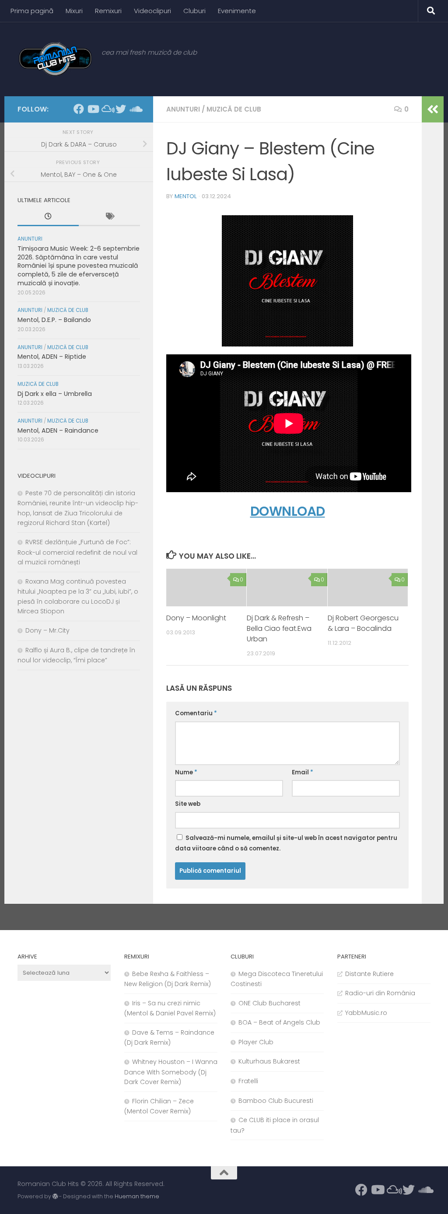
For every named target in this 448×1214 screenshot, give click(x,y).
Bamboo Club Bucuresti (275, 1100)
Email (302, 772)
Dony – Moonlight (196, 618)
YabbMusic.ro (366, 1012)
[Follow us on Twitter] (121, 109)
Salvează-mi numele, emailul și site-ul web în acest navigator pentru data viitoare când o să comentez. (286, 843)
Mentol (186, 196)
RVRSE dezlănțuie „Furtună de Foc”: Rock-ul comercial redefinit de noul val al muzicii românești (77, 552)
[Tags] (109, 217)
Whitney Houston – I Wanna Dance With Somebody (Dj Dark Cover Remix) (170, 1071)
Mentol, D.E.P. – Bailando (54, 319)
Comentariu (196, 713)
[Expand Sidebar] (433, 109)
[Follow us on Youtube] (93, 109)
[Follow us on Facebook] (79, 109)
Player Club (255, 1042)
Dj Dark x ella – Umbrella (55, 393)
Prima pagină (31, 10)
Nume (186, 772)
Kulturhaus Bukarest (269, 1061)
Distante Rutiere (369, 973)
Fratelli (248, 1081)
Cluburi (194, 10)
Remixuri (108, 10)
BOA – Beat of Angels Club (279, 1022)
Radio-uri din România (380, 993)
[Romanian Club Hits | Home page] (55, 59)
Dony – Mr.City (47, 630)
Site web (187, 804)
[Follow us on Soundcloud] (135, 109)
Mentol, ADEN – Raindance (58, 430)
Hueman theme (137, 1196)
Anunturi (183, 109)
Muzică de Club (233, 109)
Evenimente (237, 10)
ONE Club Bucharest (269, 1003)
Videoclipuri (152, 10)
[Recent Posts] (48, 217)
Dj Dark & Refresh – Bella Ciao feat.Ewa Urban (279, 628)
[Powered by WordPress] (55, 1196)
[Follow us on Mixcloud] (107, 109)
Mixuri (74, 10)
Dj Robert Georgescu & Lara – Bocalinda (363, 623)
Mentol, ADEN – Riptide (52, 356)
